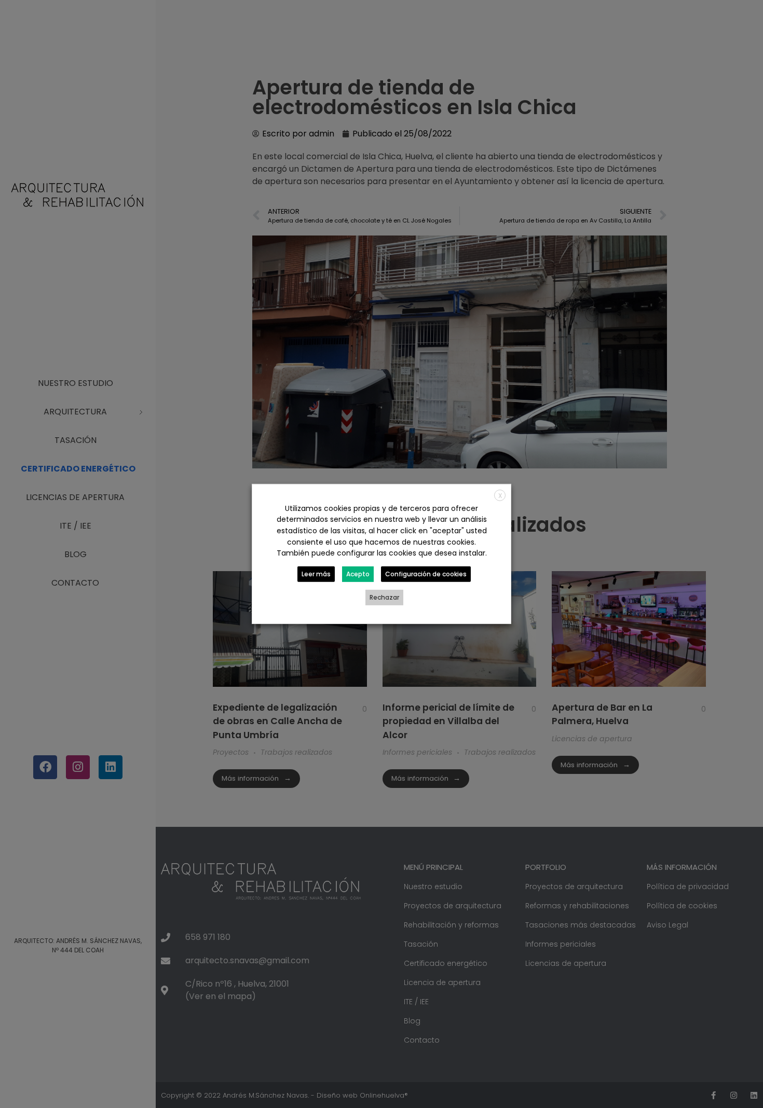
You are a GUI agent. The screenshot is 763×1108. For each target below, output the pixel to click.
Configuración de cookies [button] (426, 574)
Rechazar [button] (384, 597)
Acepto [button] (358, 574)
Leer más (316, 574)
